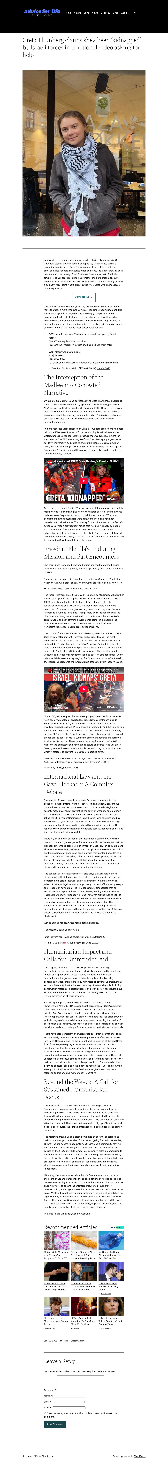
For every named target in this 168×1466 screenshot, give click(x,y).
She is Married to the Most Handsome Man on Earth (56, 1321)
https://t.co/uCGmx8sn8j (67, 352)
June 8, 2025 (71, 767)
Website (48, 1407)
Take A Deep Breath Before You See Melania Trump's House (111, 1321)
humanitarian (73, 849)
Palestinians (84, 278)
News (82, 1341)
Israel (102, 511)
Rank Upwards (106, 1294)
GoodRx (76, 1328)
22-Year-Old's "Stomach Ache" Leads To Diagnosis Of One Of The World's (56, 1255)
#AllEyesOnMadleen (54, 762)
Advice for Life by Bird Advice (38, 1456)
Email (47, 1401)
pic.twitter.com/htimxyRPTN (107, 582)
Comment (50, 1390)
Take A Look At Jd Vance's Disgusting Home (108, 1286)
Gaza (72, 267)
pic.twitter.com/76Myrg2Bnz (103, 362)
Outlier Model (50, 1328)
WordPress (139, 1456)
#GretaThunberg (74, 762)
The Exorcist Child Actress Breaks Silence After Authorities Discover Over (83, 1286)
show (89, 297)
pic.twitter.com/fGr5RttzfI (96, 762)
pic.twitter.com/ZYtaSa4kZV (90, 937)
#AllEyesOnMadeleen (76, 362)
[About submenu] (129, 13)
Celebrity (75, 1341)
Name (48, 1396)
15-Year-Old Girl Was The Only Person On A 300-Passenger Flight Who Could (55, 1286)
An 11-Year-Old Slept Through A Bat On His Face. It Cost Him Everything (110, 1255)
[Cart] (135, 13)
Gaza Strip (104, 411)
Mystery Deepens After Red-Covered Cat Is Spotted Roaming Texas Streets (83, 1255)
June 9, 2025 (103, 368)
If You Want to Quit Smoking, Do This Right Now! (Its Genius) (83, 1321)
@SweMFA (57, 355)
